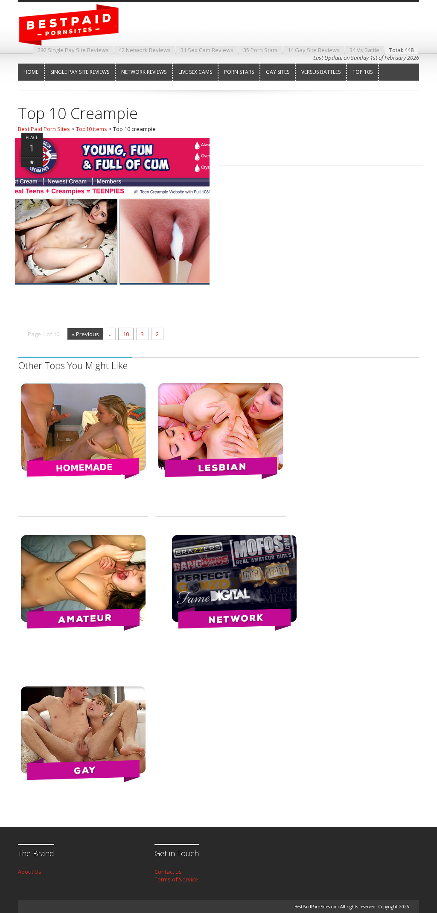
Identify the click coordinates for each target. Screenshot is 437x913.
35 (260, 50)
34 (364, 50)
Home (30, 72)
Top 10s (363, 72)
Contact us (168, 871)
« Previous (85, 334)
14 (314, 50)
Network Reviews (143, 72)
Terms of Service (176, 879)
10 (126, 334)
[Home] (75, 38)
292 (73, 50)
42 (145, 50)
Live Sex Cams (195, 72)
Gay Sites (277, 72)
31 (207, 50)
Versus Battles (321, 72)
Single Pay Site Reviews (79, 72)
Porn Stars (239, 72)
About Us (29, 871)
